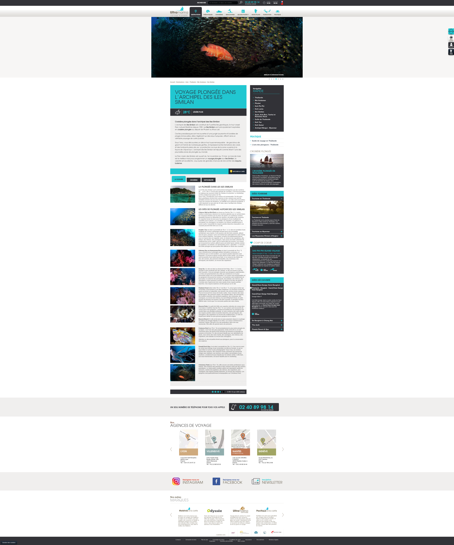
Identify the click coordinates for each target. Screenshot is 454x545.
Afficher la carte (239, 171)
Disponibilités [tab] (208, 180)
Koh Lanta (259, 109)
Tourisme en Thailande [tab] (261, 199)
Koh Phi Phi (259, 106)
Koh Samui (259, 125)
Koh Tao (258, 122)
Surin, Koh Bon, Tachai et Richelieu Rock (265, 115)
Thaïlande (259, 98)
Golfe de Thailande (262, 119)
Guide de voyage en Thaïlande (264, 141)
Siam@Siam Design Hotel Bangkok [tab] (266, 285)
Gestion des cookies (8, 542)
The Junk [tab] (256, 325)
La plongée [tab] (179, 179)
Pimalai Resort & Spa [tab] (260, 329)
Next (283, 449)
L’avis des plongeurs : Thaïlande (265, 145)
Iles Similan (259, 112)
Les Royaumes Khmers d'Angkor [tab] (265, 236)
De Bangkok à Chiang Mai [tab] (262, 320)
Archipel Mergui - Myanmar (266, 128)
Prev (171, 449)
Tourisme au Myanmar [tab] (261, 231)
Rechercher (201, 2)
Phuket (258, 103)
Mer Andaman (260, 100)
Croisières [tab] (193, 180)
